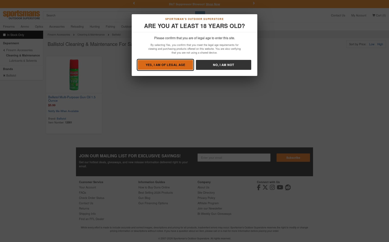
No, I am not (223, 65)
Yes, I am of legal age (165, 65)
